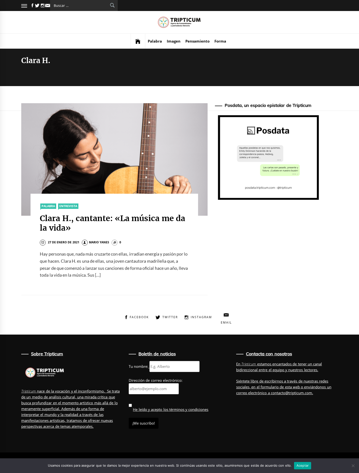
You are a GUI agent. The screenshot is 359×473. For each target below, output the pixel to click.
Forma (220, 41)
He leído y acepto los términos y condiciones (170, 409)
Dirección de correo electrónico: (155, 380)
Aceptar (302, 465)
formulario (270, 386)
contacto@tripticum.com (291, 392)
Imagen (173, 41)
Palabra (155, 41)
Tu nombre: (138, 366)
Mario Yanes (99, 242)
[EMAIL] (47, 5)
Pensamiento (197, 41)
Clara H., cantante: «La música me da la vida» (112, 223)
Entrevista (68, 206)
